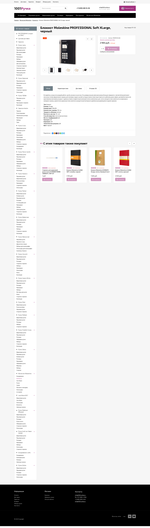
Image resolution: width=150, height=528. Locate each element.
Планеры (18, 459)
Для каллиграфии (21, 52)
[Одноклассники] (54, 133)
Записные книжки (21, 70)
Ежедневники (20, 146)
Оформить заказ (49, 497)
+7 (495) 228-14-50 (83, 8)
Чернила (18, 111)
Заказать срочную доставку (107, 40)
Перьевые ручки (34, 15)
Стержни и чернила (21, 66)
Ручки (18, 383)
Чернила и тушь (20, 241)
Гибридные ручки (21, 61)
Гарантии (16, 499)
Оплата (16, 495)
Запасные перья (20, 68)
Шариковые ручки (48, 15)
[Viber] (58, 133)
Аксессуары (19, 92)
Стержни (18, 370)
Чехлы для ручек (20, 72)
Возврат (16, 501)
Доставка (17, 497)
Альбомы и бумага (21, 251)
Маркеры (18, 365)
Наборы (18, 59)
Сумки (18, 385)
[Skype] (62, 133)
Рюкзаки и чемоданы (22, 387)
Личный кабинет (49, 499)
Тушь (17, 122)
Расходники (80, 15)
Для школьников (20, 63)
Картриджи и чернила (22, 102)
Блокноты (19, 378)
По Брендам (22, 15)
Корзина (47, 495)
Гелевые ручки (20, 196)
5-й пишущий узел (21, 202)
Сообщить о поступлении (107, 51)
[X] (56, 133)
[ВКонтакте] (52, 133)
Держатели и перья (21, 244)
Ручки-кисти (19, 421)
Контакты (17, 505)
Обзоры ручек (18, 503)
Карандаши (69, 15)
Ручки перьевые (20, 113)
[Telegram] (64, 133)
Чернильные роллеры (22, 115)
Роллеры (60, 15)
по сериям (19, 392)
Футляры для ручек (21, 292)
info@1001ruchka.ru (104, 7)
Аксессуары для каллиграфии (24, 248)
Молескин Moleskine (93, 15)
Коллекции (19, 75)
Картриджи (19, 117)
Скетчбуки (19, 380)
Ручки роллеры (20, 181)
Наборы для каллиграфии (23, 246)
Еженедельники (20, 457)
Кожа (17, 272)
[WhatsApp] (60, 133)
